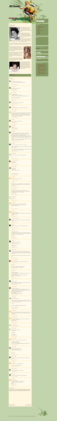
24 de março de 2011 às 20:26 (14, 123)
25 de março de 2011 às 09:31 (14, 194)
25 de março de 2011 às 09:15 (14, 186)
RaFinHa (12, 224)
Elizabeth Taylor (12, 25)
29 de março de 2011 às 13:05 (14, 344)
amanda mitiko (13, 310)
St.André (12, 119)
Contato (16, 18)
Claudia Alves (13, 286)
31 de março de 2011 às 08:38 (14, 376)
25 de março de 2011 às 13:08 (14, 247)
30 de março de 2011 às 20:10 (14, 366)
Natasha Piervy (13, 249)
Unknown (12, 202)
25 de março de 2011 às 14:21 (14, 262)
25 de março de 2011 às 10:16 (14, 208)
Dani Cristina (12, 92)
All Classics (14, 6)
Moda (38, 31)
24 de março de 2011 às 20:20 (14, 117)
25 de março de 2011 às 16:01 (14, 268)
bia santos (12, 143)
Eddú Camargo (13, 196)
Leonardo (12, 131)
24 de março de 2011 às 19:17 (14, 84)
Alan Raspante (13, 153)
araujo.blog (12, 86)
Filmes (39, 29)
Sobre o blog (12, 18)
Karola (12, 240)
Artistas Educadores (13, 317)
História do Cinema (40, 30)
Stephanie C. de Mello (13, 259)
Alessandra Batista (13, 368)
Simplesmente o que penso (14, 218)
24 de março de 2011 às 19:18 (14, 90)
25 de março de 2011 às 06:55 (14, 164)
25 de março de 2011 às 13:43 (14, 257)
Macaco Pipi (12, 125)
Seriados (39, 33)
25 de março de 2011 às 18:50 (14, 284)
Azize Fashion (13, 338)
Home (10, 18)
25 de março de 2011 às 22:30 (14, 308)
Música (39, 32)
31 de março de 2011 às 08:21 (14, 371)
